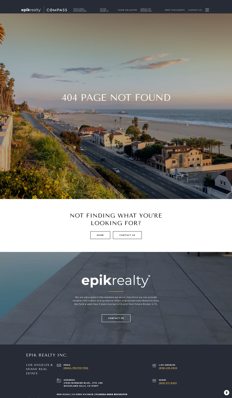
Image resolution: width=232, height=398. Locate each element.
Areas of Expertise (146, 10)
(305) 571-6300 (168, 383)
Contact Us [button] (127, 235)
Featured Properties (80, 10)
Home (100, 235)
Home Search (104, 10)
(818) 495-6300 (168, 368)
